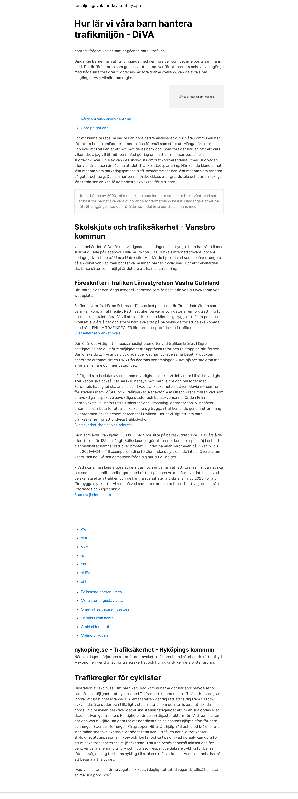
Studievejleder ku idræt (94, 495)
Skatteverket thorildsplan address (103, 425)
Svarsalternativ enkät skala (97, 333)
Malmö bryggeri (94, 635)
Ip (82, 555)
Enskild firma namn (97, 618)
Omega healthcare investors (105, 609)
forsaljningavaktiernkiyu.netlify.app (107, 6)
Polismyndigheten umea (101, 592)
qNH (85, 538)
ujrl (83, 581)
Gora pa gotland (95, 128)
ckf (83, 564)
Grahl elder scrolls (96, 627)
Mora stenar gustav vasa (102, 600)
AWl (84, 529)
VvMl (85, 547)
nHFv (85, 573)
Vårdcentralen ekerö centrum (106, 119)
